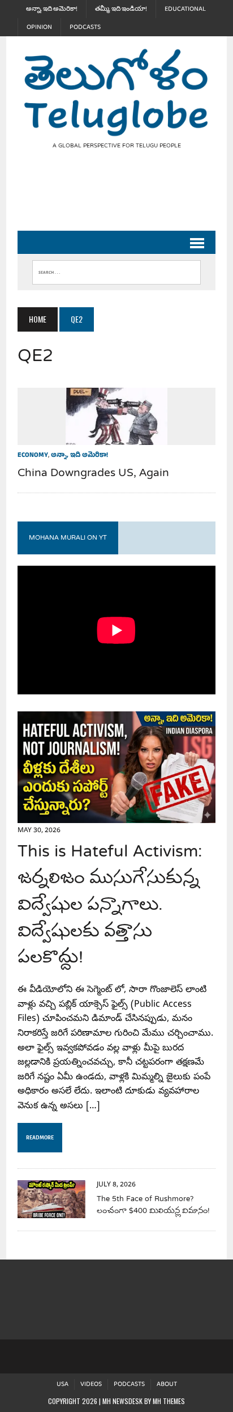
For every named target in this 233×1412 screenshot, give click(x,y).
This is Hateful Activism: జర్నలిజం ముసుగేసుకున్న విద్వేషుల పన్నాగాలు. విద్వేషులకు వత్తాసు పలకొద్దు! (110, 905)
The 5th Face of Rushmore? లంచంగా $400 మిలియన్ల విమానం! (153, 1205)
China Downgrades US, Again (93, 473)
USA (62, 1384)
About (167, 1384)
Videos (91, 1384)
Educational (185, 9)
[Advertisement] (125, 199)
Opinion (39, 27)
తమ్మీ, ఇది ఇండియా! (121, 9)
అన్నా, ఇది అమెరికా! (51, 9)
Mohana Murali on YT (68, 537)
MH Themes (169, 1401)
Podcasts (85, 27)
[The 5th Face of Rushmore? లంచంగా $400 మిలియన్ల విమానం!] (51, 1210)
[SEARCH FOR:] (116, 270)
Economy (33, 456)
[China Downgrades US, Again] (116, 437)
